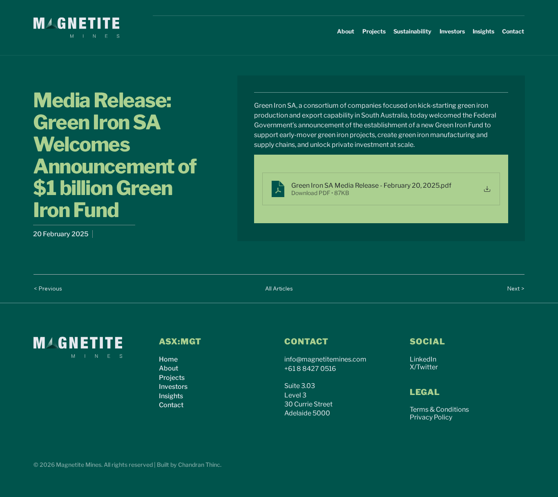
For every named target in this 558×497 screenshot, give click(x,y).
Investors (173, 386)
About (168, 368)
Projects (172, 378)
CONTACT (306, 341)
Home (168, 359)
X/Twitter (424, 367)
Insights (171, 396)
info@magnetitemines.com (325, 359)
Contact (171, 405)
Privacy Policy (431, 417)
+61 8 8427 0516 (310, 369)
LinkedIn (423, 359)
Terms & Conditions (439, 409)
